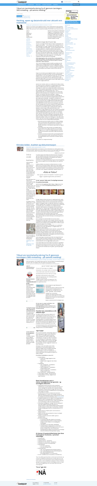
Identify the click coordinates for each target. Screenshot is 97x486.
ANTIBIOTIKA (67, 25)
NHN (66, 61)
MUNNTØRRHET (68, 56)
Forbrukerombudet (60, 396)
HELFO (66, 45)
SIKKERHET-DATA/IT (69, 73)
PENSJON (66, 65)
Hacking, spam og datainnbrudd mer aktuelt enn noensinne (39, 21)
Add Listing (28, 17)
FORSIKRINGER (68, 40)
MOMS (66, 55)
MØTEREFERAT (68, 60)
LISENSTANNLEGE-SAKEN (70, 50)
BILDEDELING (67, 30)
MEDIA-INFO (38, 4)
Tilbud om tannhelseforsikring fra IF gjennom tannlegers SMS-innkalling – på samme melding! (39, 256)
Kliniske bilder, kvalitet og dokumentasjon (36, 145)
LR (65, 51)
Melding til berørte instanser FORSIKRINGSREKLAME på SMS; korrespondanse (30, 281)
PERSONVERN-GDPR (69, 66)
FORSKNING (67, 41)
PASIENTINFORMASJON (69, 64)
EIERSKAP (67, 36)
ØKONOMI (67, 80)
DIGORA (66, 35)
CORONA (66, 32)
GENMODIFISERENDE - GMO (70, 44)
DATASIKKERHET (68, 33)
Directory (18, 17)
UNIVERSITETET (68, 78)
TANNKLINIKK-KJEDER (69, 76)
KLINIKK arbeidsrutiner (69, 47)
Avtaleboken (55, 4)
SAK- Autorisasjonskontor (69, 70)
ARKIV (66, 26)
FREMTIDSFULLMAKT (69, 42)
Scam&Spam (67, 71)
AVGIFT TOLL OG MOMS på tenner (71, 28)
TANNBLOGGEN (31, 4)
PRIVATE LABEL (68, 69)
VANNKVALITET (68, 79)
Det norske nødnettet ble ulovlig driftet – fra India (30, 331)
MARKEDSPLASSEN (68, 52)
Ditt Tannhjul (76, 4)
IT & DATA (50, 25)
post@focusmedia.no (47, 483)
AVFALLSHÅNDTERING (69, 27)
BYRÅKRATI (67, 31)
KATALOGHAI (67, 46)
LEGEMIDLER (67, 49)
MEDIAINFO (67, 54)
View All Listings (23, 17)
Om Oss (55, 483)
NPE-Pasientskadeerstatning (70, 62)
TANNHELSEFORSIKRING (31, 479)
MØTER (66, 59)
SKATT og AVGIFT (68, 74)
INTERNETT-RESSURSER (46, 4)
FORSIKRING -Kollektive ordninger (71, 38)
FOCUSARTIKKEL (68, 37)
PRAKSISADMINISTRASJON (70, 67)
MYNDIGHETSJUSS (68, 57)
